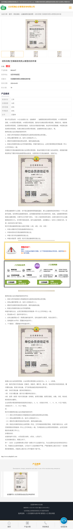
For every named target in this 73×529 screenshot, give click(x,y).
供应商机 (16, 14)
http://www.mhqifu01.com (9, 456)
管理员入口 (44, 513)
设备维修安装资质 (27, 14)
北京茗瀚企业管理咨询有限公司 (32, 510)
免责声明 (37, 513)
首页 (10, 14)
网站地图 (52, 513)
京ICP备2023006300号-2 (42, 507)
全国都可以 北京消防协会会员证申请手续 (18, 494)
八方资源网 (30, 513)
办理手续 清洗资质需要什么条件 (54, 494)
